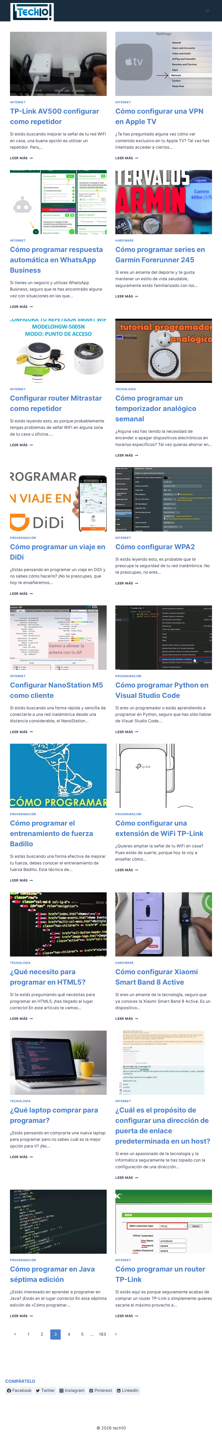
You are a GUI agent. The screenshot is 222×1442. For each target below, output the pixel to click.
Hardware (124, 240)
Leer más (21, 158)
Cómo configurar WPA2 (155, 547)
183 (102, 1334)
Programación (23, 538)
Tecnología (125, 389)
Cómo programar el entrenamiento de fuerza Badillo (51, 833)
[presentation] (58, 64)
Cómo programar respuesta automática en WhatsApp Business (56, 259)
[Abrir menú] (208, 10)
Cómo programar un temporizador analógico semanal (155, 408)
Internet (18, 102)
